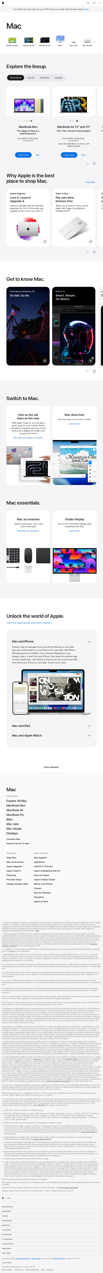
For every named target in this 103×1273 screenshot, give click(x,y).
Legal (43, 1270)
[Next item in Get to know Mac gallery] (94, 371)
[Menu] (100, 3)
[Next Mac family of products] (94, 42)
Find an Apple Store (22, 1258)
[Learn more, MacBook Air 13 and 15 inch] (73, 103)
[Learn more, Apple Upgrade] (28, 217)
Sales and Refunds (32, 1270)
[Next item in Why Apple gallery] (94, 252)
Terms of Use (18, 1270)
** (32, 141)
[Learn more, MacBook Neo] (28, 103)
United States (6, 1263)
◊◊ (41, 211)
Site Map (50, 1270)
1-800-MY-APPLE (59, 1258)
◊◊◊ (69, 211)
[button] (88, 3)
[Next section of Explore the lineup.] (94, 163)
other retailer (36, 1258)
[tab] (30, 77)
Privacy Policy (7, 1270)
